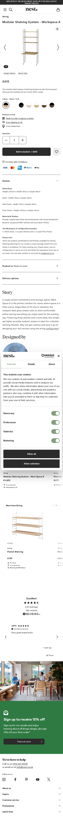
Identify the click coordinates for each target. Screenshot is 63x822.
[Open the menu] (5, 9)
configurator (52, 328)
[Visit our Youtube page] (37, 779)
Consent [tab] (11, 364)
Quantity (6, 133)
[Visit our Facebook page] (15, 779)
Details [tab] (31, 364)
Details (6, 181)
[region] (31, 637)
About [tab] (51, 364)
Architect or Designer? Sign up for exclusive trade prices (31, 2)
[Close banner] (59, 356)
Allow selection (31, 463)
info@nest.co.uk (47, 253)
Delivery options (10, 278)
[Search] (10, 9)
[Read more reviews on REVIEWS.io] (31, 614)
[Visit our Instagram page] (4, 779)
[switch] (55, 422)
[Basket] (58, 9)
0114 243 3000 (20, 763)
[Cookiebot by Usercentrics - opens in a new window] (41, 356)
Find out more (24, 741)
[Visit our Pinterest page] (26, 779)
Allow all (31, 454)
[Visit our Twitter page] (49, 779)
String (5, 16)
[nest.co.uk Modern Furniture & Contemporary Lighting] (31, 9)
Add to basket (26, 151)
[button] (5, 636)
